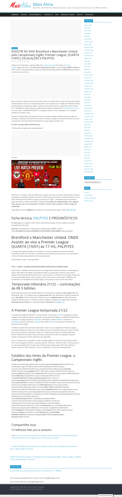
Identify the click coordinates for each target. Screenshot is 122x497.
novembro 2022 (88, 141)
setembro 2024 (88, 89)
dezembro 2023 (88, 114)
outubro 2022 (88, 144)
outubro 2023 (88, 119)
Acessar (86, 192)
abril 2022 (87, 158)
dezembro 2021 (88, 169)
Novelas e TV (48, 14)
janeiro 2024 (87, 111)
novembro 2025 (88, 50)
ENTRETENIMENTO (35, 14)
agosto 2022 (88, 147)
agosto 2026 (88, 25)
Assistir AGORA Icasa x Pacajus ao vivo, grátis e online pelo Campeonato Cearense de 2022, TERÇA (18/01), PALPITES (43, 447)
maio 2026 (87, 33)
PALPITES (40, 218)
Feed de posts (88, 195)
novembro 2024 (88, 83)
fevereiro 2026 (88, 42)
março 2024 (87, 105)
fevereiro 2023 (88, 136)
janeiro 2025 (87, 78)
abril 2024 (87, 102)
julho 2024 (87, 94)
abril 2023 (87, 130)
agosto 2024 (88, 91)
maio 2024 (87, 100)
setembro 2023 (88, 122)
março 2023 (87, 133)
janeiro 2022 (87, 166)
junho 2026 (87, 31)
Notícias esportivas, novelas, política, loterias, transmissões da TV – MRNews (36, 471)
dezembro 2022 (88, 138)
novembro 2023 (88, 116)
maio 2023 (87, 127)
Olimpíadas (15, 14)
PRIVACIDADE (89, 14)
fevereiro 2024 (88, 108)
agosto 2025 (88, 58)
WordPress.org (88, 201)
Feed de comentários (90, 198)
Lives (56, 14)
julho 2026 (87, 28)
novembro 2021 (88, 172)
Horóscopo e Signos (68, 14)
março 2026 (87, 39)
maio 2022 (87, 155)
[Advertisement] (46, 32)
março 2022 (87, 161)
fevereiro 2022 (88, 163)
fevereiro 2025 (88, 75)
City (59, 315)
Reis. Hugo (26, 61)
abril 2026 (87, 36)
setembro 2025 (88, 55)
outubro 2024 (88, 86)
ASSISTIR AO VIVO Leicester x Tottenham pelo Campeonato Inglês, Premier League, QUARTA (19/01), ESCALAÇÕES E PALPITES (45, 458)
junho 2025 (87, 64)
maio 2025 (87, 66)
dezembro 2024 (88, 80)
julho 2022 (87, 149)
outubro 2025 (88, 53)
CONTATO (80, 14)
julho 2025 (87, 61)
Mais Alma (43, 4)
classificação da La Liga (70, 108)
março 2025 (87, 72)
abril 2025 (87, 69)
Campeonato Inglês (49, 65)
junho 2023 (87, 125)
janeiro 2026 (87, 44)
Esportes (24, 14)
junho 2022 (87, 152)
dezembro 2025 (88, 47)
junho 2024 (87, 97)
